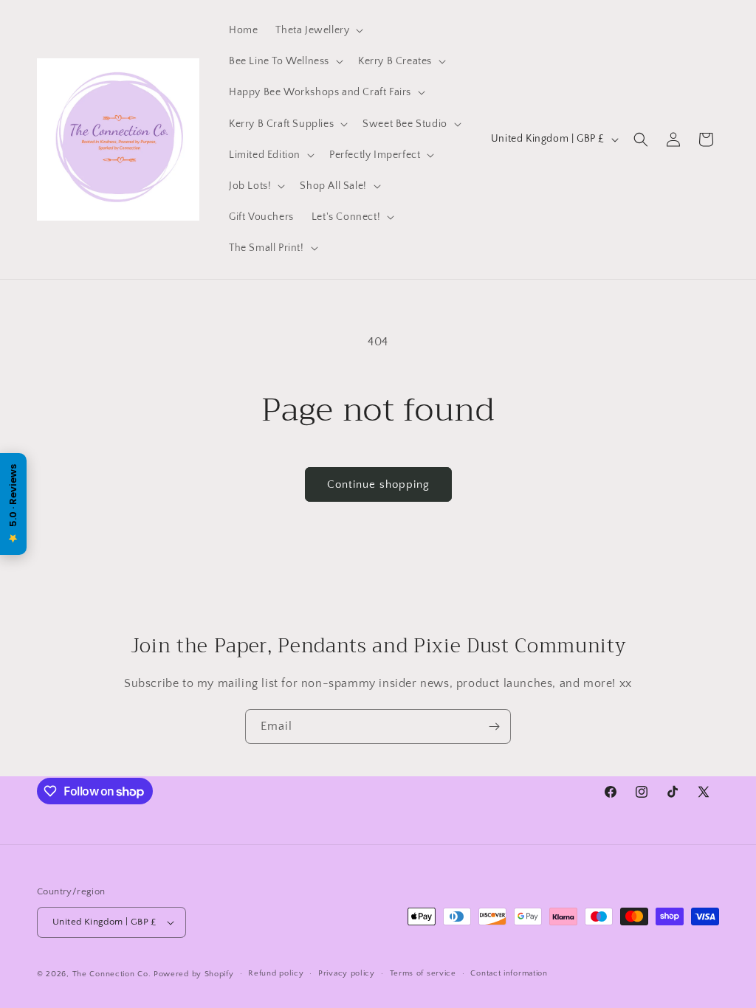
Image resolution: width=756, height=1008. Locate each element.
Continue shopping (378, 484)
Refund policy (275, 973)
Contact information (508, 973)
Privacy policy (346, 973)
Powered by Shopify (194, 974)
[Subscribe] (494, 726)
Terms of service (423, 973)
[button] (318, 30)
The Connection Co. (111, 974)
